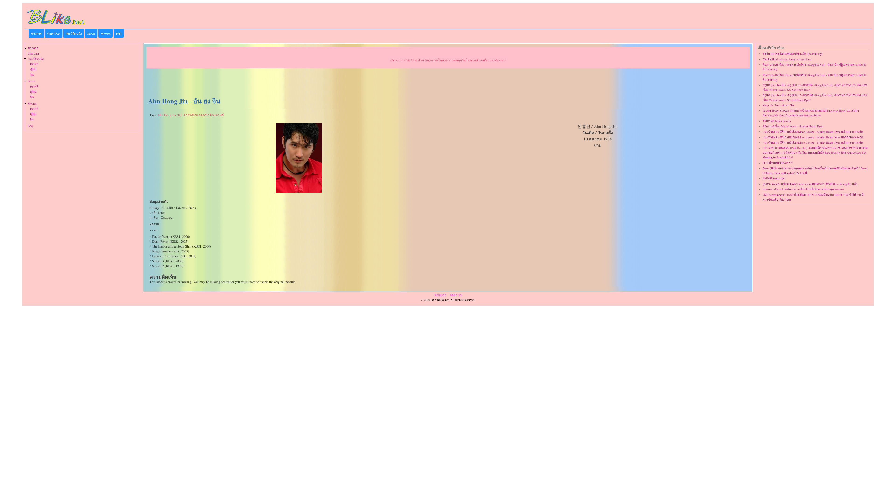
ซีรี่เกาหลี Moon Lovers (777, 121)
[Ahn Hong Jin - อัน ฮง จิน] (299, 192)
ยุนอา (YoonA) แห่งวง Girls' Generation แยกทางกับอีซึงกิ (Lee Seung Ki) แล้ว (810, 184)
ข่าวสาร (36, 34)
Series (91, 34)
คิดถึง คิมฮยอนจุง (773, 178)
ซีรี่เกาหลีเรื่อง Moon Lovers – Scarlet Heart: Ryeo (793, 126)
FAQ (118, 34)
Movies (105, 34)
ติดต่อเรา (456, 295)
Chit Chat (53, 34)
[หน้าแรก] (56, 25)
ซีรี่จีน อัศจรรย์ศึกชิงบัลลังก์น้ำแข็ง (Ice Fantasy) (792, 54)
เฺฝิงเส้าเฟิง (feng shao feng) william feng (787, 59)
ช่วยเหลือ (440, 295)
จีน (32, 75)
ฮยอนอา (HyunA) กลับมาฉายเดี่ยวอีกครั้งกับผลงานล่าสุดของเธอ (803, 189)
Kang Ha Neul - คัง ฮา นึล (778, 105)
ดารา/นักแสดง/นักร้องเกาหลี (203, 115)
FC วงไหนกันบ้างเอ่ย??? (778, 163)
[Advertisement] (448, 83)
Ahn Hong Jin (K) (170, 115)
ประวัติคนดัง (74, 34)
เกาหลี (34, 64)
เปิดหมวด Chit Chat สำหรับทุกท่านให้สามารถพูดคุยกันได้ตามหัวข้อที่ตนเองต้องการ (448, 60)
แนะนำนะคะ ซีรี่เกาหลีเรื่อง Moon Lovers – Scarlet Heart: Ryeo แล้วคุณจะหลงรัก (813, 132)
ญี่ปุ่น (33, 69)
